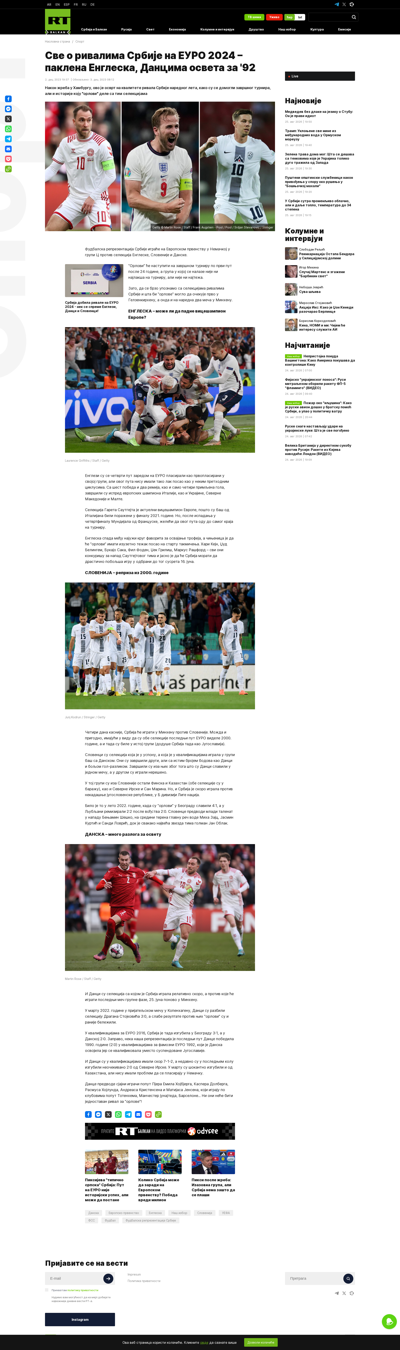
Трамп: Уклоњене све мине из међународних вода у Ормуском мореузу (313, 135)
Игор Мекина (309, 267)
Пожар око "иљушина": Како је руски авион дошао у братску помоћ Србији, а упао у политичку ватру (318, 407)
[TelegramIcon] (336, 4)
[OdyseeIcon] (351, 4)
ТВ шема (254, 17)
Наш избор (287, 29)
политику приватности (83, 1290)
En (57, 4)
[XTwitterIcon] (344, 4)
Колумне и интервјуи (217, 29)
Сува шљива (310, 292)
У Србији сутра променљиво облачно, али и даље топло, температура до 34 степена (318, 205)
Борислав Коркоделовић (317, 320)
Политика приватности (144, 1281)
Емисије (344, 29)
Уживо (274, 17)
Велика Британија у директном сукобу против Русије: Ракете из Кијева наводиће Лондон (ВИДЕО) (318, 449)
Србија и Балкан (94, 29)
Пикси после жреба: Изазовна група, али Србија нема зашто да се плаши (213, 1187)
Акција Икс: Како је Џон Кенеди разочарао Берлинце (326, 309)
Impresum (134, 1274)
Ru (84, 4)
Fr (76, 4)
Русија (126, 29)
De (92, 4)
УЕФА (226, 1213)
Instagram (80, 1319)
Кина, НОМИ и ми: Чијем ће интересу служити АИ (322, 327)
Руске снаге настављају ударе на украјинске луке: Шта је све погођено (317, 428)
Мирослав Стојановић (315, 302)
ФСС (91, 1220)
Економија (177, 29)
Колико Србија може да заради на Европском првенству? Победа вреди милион (158, 1190)
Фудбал (110, 1220)
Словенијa (204, 1213)
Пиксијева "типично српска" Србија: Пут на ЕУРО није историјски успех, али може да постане (106, 1190)
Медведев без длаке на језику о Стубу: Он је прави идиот (319, 114)
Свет (150, 29)
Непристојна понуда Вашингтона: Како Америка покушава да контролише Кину (320, 360)
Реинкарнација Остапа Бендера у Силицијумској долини (326, 256)
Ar (49, 4)
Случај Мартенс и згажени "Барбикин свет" (322, 274)
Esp (67, 4)
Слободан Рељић (312, 249)
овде (204, 1342)
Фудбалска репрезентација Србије (151, 1220)
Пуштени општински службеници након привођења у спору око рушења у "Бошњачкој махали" (319, 181)
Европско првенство (124, 1213)
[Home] (57, 21)
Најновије (303, 100)
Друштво (256, 29)
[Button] (108, 1279)
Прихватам (75, 1290)
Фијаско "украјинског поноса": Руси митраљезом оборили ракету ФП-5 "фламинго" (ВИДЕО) (315, 383)
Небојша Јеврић (311, 287)
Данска (93, 1213)
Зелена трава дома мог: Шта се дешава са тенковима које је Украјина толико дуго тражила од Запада (319, 158)
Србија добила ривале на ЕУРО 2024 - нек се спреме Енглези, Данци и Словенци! (92, 306)
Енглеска (155, 1213)
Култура (317, 29)
